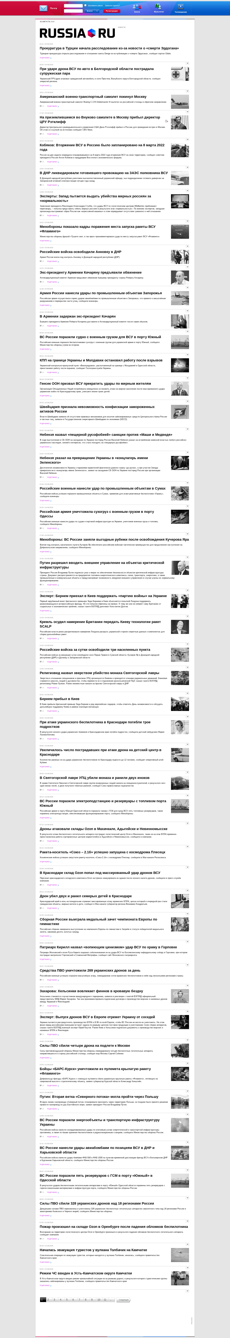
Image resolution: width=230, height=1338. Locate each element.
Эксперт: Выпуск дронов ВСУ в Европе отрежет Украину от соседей (97, 1017)
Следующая (123, 1300)
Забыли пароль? (112, 6)
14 (43, 106)
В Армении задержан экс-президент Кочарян (78, 316)
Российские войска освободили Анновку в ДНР (80, 252)
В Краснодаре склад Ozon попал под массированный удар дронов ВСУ (100, 873)
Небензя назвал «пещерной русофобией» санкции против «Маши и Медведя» (106, 435)
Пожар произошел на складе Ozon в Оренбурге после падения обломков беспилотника (114, 1227)
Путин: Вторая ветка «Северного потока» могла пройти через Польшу (99, 1097)
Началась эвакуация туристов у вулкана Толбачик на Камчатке (93, 1250)
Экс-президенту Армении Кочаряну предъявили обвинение (91, 272)
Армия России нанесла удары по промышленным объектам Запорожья (101, 293)
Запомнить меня (95, 6)
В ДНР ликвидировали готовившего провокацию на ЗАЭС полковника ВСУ (104, 173)
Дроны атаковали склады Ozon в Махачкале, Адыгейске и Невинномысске (103, 829)
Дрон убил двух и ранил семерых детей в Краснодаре (86, 896)
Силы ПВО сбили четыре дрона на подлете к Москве (85, 1046)
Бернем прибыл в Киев (59, 699)
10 (98, 1299)
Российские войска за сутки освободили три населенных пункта (95, 650)
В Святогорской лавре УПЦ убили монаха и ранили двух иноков (95, 778)
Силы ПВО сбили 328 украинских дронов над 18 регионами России (97, 1203)
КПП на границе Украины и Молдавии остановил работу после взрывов (101, 360)
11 (105, 1299)
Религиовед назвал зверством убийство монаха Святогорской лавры (99, 673)
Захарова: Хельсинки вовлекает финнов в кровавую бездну (91, 991)
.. (110, 1299)
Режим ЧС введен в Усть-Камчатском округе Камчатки (86, 1273)
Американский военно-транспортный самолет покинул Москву (93, 97)
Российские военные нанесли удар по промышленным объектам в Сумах (103, 488)
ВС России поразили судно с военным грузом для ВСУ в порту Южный (100, 337)
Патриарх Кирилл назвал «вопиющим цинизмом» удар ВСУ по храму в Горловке (108, 947)
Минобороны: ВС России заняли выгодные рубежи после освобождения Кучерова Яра (114, 539)
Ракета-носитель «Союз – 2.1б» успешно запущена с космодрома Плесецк (102, 852)
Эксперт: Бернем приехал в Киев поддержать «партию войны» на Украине (103, 596)
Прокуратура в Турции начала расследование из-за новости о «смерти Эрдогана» (109, 48)
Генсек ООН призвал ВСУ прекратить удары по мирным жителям (95, 383)
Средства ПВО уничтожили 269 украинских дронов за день (90, 970)
